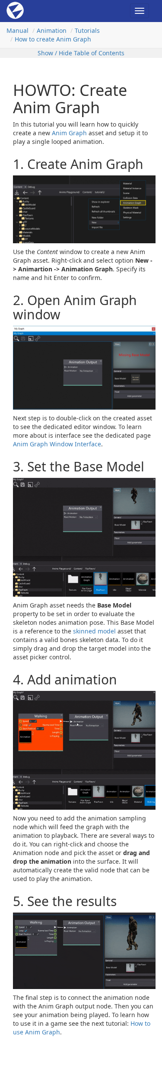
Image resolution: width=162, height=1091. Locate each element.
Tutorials (87, 30)
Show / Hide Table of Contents (81, 53)
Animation (52, 30)
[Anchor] (7, 164)
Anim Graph (69, 133)
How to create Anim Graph (53, 39)
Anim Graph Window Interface (57, 444)
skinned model (94, 631)
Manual (17, 30)
